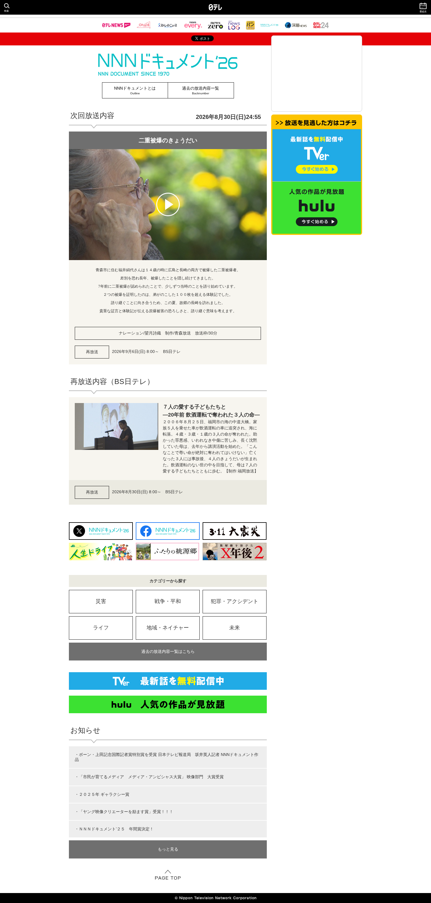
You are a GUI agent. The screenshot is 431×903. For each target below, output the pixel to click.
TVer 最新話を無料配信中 (168, 681)
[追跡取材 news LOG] (234, 25)
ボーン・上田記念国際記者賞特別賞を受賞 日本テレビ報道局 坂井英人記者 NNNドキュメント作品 (166, 757)
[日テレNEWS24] (321, 25)
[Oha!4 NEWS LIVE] (143, 25)
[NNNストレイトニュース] (168, 25)
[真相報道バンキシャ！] (250, 25)
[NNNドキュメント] (269, 25)
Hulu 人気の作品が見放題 (168, 704)
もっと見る (168, 849)
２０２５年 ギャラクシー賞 (104, 794)
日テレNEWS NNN (116, 25)
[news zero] (215, 25)
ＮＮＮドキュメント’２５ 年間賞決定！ (116, 829)
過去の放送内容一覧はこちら (168, 651)
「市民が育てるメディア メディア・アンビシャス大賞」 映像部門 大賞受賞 (151, 776)
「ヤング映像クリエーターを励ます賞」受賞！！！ (126, 811)
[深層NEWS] (296, 25)
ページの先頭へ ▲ (168, 874)
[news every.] (193, 25)
